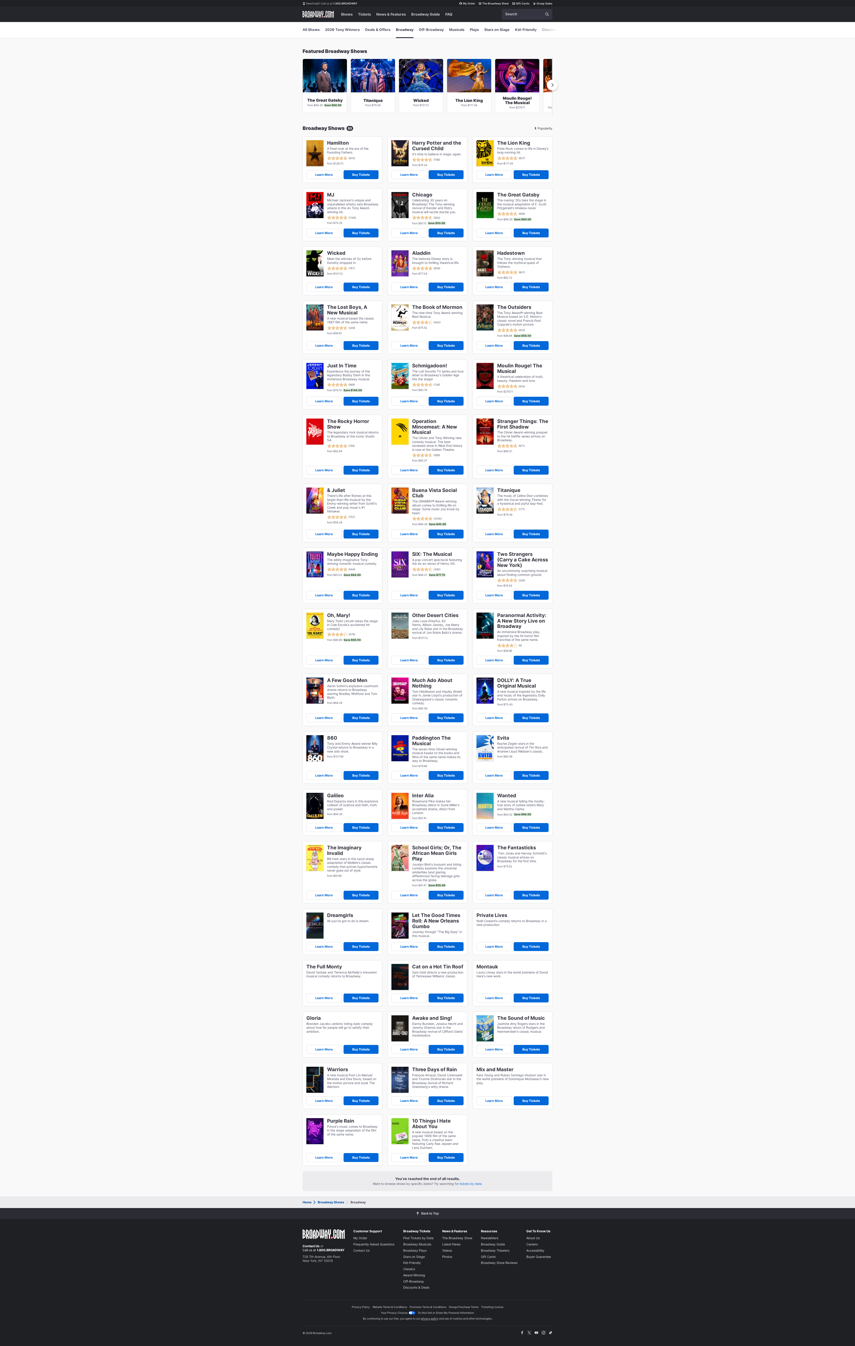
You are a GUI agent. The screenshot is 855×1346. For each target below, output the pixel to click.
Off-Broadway (431, 29)
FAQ (448, 14)
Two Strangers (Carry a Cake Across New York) (522, 559)
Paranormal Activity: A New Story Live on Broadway (521, 621)
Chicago (422, 195)
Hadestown (511, 253)
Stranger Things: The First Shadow (522, 424)
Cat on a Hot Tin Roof (437, 967)
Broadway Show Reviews (499, 1263)
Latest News (451, 1244)
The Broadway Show (495, 3)
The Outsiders (514, 307)
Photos (447, 1257)
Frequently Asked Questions (373, 1244)
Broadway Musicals (417, 1244)
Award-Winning (414, 1275)
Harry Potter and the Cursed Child (436, 145)
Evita (503, 738)
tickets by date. (471, 1184)
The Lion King (513, 143)
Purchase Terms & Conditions (428, 1307)
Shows (347, 14)
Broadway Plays (415, 1250)
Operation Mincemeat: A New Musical (434, 427)
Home (307, 1202)
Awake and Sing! (432, 1018)
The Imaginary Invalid (344, 850)
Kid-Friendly (526, 29)
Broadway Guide (425, 14)
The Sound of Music (521, 1018)
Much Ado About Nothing (432, 683)
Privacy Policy (361, 1307)
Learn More (324, 174)
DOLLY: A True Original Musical (516, 683)
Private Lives (491, 915)
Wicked (336, 253)
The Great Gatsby (518, 195)
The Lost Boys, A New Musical (347, 310)
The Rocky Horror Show (348, 424)
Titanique (508, 490)
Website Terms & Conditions (390, 1307)
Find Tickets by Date (418, 1238)
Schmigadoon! (429, 365)
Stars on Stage (497, 29)
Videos (447, 1250)
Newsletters (489, 1238)
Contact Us (311, 1246)
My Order (469, 3)
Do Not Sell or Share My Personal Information (446, 1312)
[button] (552, 85)
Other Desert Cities (435, 615)
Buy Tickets (361, 174)
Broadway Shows (331, 1202)
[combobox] (527, 14)
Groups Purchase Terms (463, 1307)
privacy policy (429, 1318)
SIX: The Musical (432, 554)
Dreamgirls (340, 915)
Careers (532, 1244)
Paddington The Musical (431, 740)
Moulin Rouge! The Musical (519, 368)
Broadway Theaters (495, 1250)
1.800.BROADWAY (331, 3)
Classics (549, 29)
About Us (533, 1238)
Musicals (456, 29)
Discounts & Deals (416, 1287)
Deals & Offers (378, 29)
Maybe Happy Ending (352, 554)
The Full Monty (324, 967)
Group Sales (544, 3)
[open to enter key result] (547, 14)
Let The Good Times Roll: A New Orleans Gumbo (436, 921)
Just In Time (341, 365)
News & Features (391, 14)
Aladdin (421, 253)
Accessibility (535, 1250)
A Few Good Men (347, 680)
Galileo (335, 795)
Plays (474, 29)
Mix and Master (494, 1069)
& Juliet (336, 490)
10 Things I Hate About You (431, 1123)
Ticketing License (492, 1307)
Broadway (404, 29)
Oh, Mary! (338, 615)
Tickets (364, 14)
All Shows (311, 29)
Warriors (337, 1069)
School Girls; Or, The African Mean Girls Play (436, 853)
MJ (330, 195)
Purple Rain (340, 1121)
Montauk (487, 967)
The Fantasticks (516, 847)
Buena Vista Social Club (434, 493)
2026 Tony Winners (342, 29)
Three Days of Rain (434, 1069)
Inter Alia (423, 795)
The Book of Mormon (437, 307)
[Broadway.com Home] (318, 14)
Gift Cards (522, 3)
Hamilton (338, 143)
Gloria (313, 1018)
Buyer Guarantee (538, 1257)
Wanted (506, 795)
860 (332, 738)
